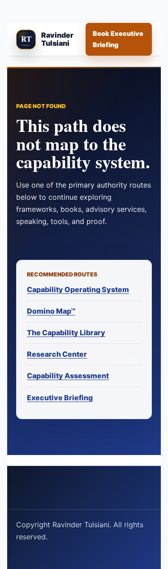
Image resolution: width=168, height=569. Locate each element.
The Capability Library (66, 332)
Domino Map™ (51, 310)
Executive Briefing (60, 397)
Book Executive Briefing (118, 39)
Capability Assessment (68, 375)
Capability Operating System (78, 289)
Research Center (57, 354)
